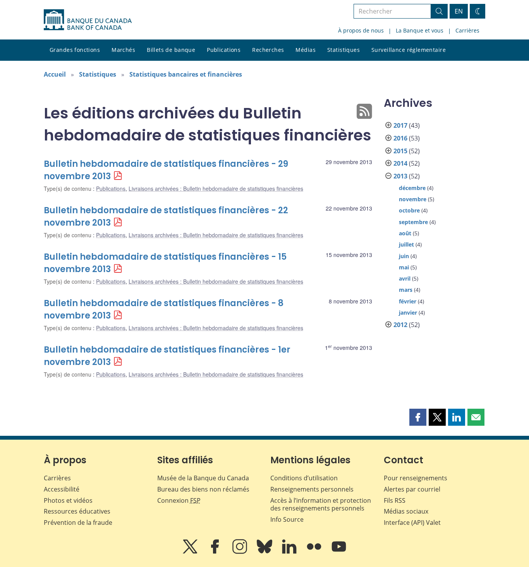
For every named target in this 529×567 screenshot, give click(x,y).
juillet (406, 244)
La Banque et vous (419, 30)
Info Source (287, 519)
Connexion (179, 500)
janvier (408, 312)
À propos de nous (361, 30)
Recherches (268, 49)
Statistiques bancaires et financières (185, 74)
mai (404, 267)
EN (459, 11)
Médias (305, 49)
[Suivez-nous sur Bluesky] (265, 552)
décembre (412, 188)
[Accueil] (88, 19)
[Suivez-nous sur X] (191, 552)
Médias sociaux (406, 511)
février (407, 301)
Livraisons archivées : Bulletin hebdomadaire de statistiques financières (216, 188)
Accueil (55, 74)
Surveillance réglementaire (408, 49)
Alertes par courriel (412, 489)
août (405, 233)
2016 (400, 138)
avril (404, 278)
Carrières (467, 30)
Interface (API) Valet (412, 522)
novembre (412, 199)
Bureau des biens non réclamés (203, 489)
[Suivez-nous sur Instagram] (240, 552)
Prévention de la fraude (78, 522)
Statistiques (343, 49)
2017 (400, 125)
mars (405, 289)
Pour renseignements (415, 478)
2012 (400, 324)
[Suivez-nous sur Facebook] (215, 552)
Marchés (123, 49)
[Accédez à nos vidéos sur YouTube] (338, 552)
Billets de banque (171, 49)
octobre (409, 210)
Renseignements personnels (312, 489)
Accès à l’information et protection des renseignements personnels (320, 504)
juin (404, 256)
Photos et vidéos (68, 500)
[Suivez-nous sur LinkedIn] (290, 552)
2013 (400, 176)
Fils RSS (394, 500)
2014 (400, 163)
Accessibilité (61, 489)
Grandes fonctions (75, 49)
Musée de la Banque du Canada (203, 478)
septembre (413, 222)
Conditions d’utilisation (304, 478)
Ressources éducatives (77, 511)
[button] (417, 417)
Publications (223, 49)
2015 (400, 151)
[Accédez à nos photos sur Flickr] (314, 552)
